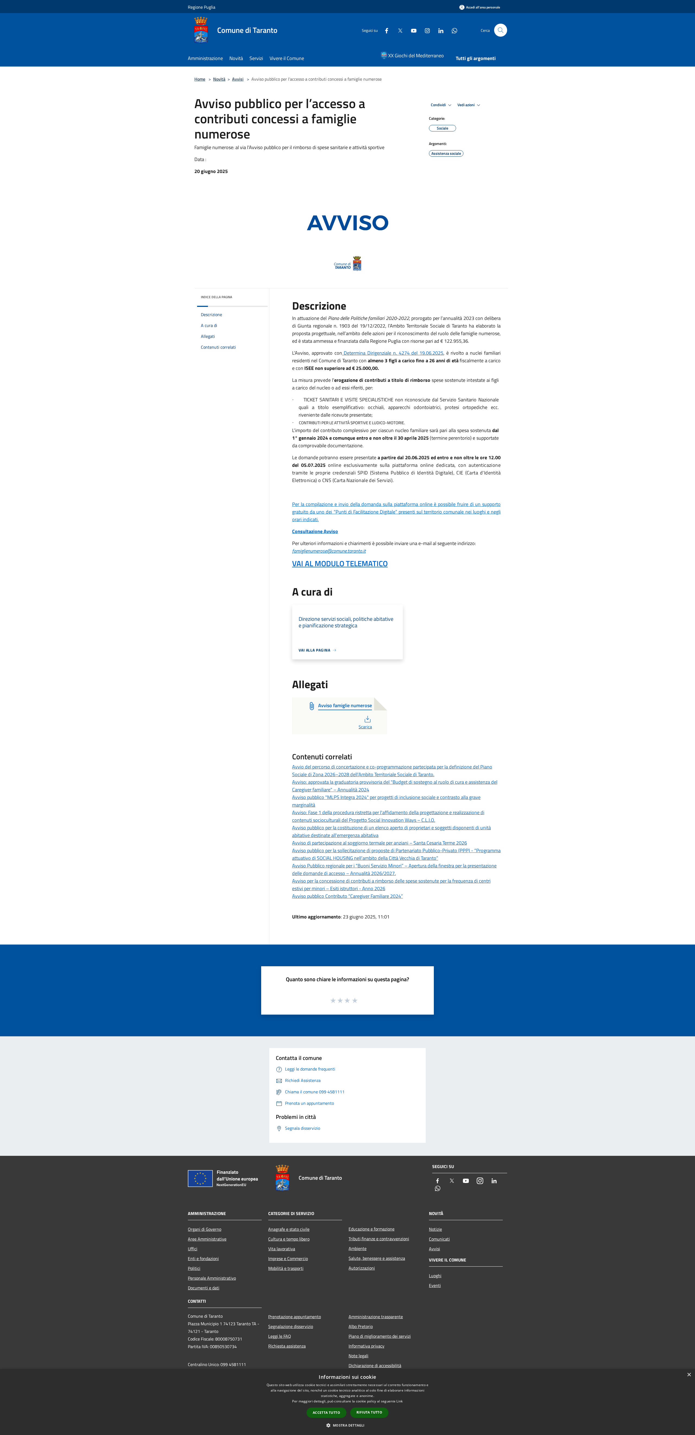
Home (199, 79)
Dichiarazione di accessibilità (375, 1365)
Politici (194, 1268)
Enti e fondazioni (203, 1258)
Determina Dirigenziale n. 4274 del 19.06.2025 (393, 353)
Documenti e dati (203, 1288)
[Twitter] (398, 30)
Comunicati (439, 1239)
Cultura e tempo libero (288, 1239)
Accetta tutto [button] (326, 1412)
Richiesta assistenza (287, 1346)
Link (399, 1401)
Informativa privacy (366, 1346)
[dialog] (347, 1402)
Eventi (435, 1285)
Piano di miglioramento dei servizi (380, 1336)
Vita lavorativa (281, 1248)
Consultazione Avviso (315, 531)
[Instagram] (425, 30)
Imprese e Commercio (288, 1258)
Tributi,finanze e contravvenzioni (379, 1238)
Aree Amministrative (207, 1239)
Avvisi (238, 79)
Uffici (192, 1248)
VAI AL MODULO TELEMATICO (340, 563)
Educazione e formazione (371, 1229)
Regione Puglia (201, 7)
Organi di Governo (204, 1229)
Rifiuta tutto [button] (369, 1412)
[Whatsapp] (452, 30)
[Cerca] (500, 30)
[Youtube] (411, 30)
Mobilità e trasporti (286, 1268)
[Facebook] (384, 30)
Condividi (439, 105)
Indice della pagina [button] (216, 297)
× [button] (689, 1375)
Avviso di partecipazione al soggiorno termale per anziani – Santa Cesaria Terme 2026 (379, 842)
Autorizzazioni (362, 1268)
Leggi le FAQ (279, 1336)
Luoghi (435, 1275)
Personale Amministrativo (212, 1278)
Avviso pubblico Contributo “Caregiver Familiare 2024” (347, 896)
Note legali (358, 1355)
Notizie (435, 1229)
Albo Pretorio (361, 1326)
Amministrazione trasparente (376, 1316)
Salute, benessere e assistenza (377, 1258)
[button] (347, 1425)
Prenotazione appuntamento (294, 1316)
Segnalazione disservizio (290, 1326)
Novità (219, 79)
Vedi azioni (466, 105)
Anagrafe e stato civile (288, 1229)
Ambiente (358, 1248)
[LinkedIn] (438, 30)
